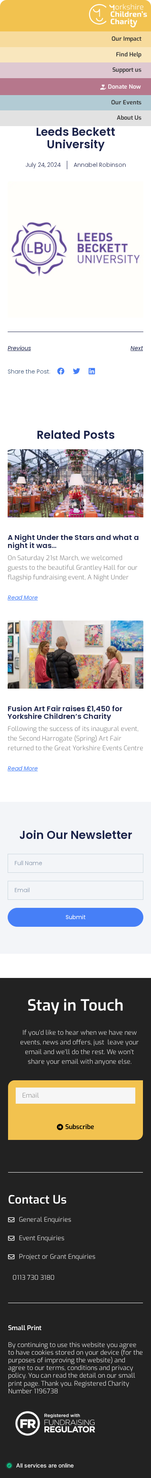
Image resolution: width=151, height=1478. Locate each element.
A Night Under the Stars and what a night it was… (73, 541)
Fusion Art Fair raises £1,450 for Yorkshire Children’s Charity (65, 713)
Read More (23, 597)
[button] (61, 371)
